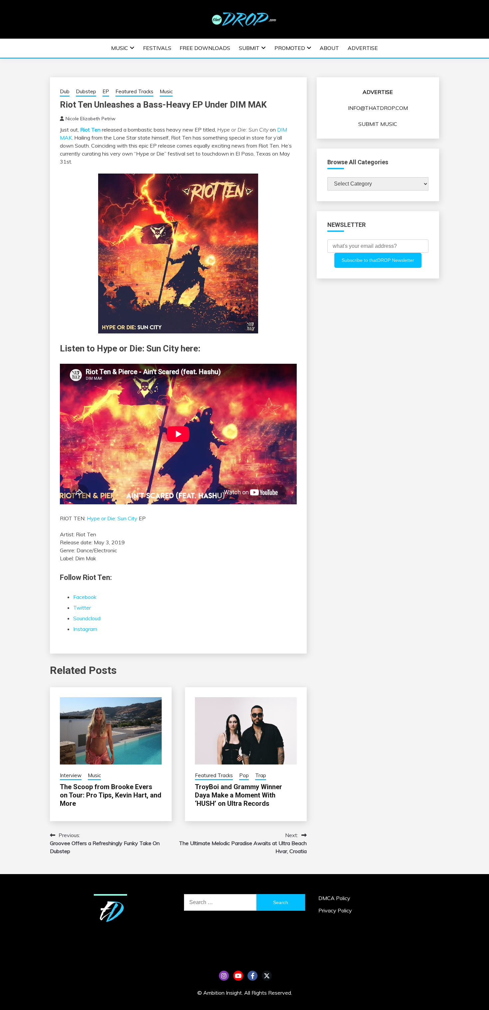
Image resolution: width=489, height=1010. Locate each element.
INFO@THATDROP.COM (378, 108)
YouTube (238, 976)
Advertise (363, 48)
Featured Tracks (134, 91)
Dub (65, 91)
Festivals (157, 48)
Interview (71, 775)
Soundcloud (86, 618)
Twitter (82, 607)
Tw (267, 976)
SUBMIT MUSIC (377, 124)
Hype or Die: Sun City (112, 518)
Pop (244, 775)
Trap (260, 775)
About (329, 48)
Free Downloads (205, 48)
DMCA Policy (334, 898)
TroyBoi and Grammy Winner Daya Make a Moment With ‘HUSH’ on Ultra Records (238, 795)
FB (252, 976)
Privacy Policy (335, 910)
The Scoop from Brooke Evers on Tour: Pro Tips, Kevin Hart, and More (110, 795)
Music (119, 48)
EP (105, 91)
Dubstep (86, 91)
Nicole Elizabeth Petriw (90, 119)
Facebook (84, 597)
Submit (249, 48)
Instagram (85, 629)
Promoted (289, 48)
